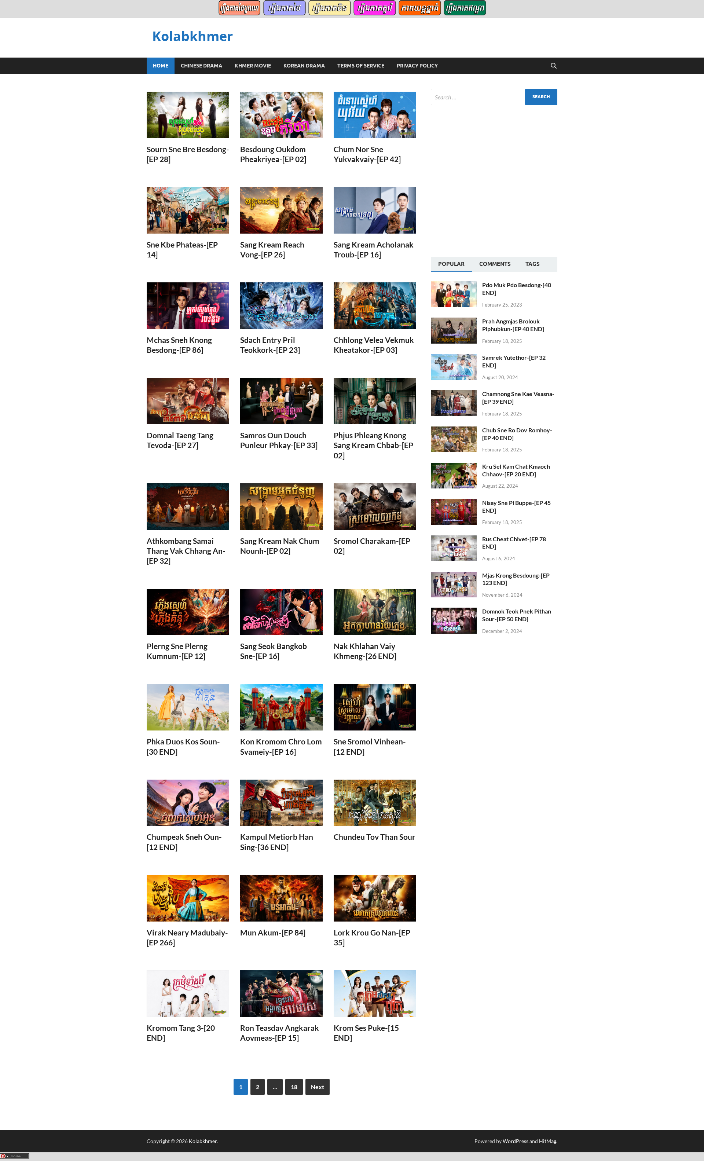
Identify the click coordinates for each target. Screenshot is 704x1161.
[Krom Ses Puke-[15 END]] (375, 993)
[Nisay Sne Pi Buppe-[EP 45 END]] (454, 503)
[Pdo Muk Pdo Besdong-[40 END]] (454, 285)
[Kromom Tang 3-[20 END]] (188, 993)
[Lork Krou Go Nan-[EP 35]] (375, 898)
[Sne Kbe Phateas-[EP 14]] (188, 210)
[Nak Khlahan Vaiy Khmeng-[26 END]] (375, 612)
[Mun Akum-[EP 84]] (281, 898)
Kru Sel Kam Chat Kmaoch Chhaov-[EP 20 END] (516, 470)
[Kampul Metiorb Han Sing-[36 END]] (281, 803)
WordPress (515, 1141)
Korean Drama (304, 66)
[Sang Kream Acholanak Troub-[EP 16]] (375, 210)
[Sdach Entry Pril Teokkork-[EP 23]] (281, 305)
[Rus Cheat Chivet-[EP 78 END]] (454, 539)
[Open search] (553, 66)
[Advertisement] (492, 180)
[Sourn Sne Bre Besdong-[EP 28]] (188, 115)
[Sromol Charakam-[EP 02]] (375, 506)
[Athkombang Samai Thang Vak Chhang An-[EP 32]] (188, 506)
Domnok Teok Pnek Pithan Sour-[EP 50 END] (516, 615)
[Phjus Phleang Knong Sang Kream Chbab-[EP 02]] (375, 401)
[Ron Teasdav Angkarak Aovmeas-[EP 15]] (281, 993)
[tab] (451, 264)
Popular (451, 264)
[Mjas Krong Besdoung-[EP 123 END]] (454, 575)
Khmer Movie (253, 66)
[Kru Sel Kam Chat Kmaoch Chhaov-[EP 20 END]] (454, 467)
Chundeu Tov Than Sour (374, 836)
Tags (532, 264)
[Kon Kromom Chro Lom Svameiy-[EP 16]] (281, 707)
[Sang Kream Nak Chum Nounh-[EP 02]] (281, 506)
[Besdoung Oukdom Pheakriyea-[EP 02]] (281, 115)
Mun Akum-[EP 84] (272, 932)
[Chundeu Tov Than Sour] (375, 803)
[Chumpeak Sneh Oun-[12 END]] (188, 803)
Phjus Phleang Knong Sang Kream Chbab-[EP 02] (373, 445)
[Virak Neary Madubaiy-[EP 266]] (188, 898)
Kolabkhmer (192, 36)
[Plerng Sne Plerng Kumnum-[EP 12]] (188, 612)
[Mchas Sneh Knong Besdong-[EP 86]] (188, 305)
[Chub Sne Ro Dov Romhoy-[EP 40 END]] (454, 430)
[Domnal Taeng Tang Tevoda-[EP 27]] (188, 401)
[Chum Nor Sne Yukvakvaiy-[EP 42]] (375, 115)
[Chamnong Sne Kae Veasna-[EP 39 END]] (454, 394)
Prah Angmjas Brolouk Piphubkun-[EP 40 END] (513, 325)
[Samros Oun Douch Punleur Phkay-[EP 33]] (281, 401)
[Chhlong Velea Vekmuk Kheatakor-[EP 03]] (375, 305)
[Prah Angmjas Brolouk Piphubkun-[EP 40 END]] (454, 321)
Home (160, 66)
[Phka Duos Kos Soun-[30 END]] (188, 707)
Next (317, 1086)
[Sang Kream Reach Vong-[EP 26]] (281, 210)
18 (294, 1086)
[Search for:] (494, 97)
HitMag (547, 1141)
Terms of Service (360, 66)
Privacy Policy (417, 66)
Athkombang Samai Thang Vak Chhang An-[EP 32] (186, 550)
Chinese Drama (201, 66)
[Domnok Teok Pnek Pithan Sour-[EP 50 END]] (454, 611)
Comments (495, 264)
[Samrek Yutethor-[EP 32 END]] (454, 358)
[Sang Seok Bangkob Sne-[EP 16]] (281, 612)
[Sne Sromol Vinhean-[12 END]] (375, 707)
